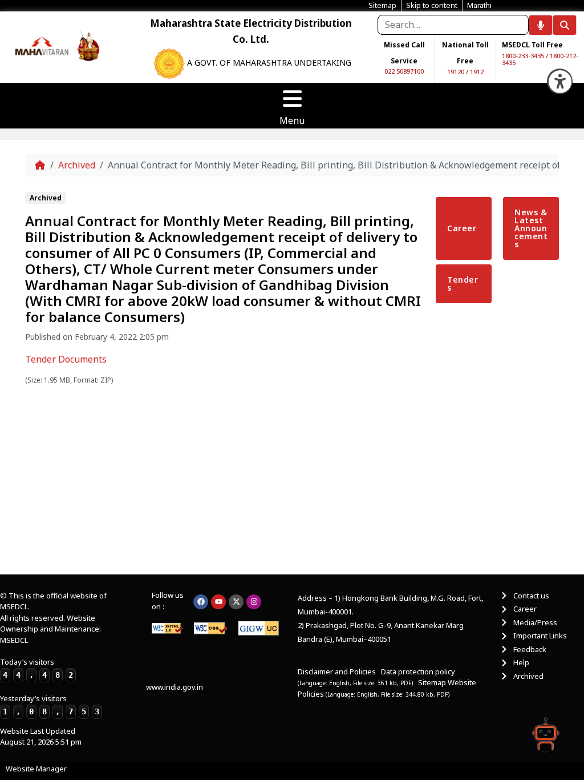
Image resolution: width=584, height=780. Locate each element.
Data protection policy (419, 671)
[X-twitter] (236, 601)
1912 (477, 71)
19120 (455, 71)
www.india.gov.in (174, 687)
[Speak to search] (541, 25)
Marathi (479, 5)
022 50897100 (404, 71)
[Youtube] (218, 601)
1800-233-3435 (523, 55)
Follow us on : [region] (168, 601)
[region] (42, 46)
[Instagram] (253, 601)
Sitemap (432, 682)
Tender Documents (66, 359)
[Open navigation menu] (292, 99)
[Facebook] (200, 601)
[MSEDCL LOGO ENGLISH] (42, 44)
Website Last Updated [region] (41, 736)
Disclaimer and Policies (337, 671)
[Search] (565, 25)
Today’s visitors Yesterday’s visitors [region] (49, 686)
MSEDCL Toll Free (532, 45)
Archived (76, 165)
